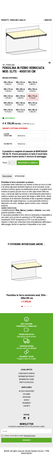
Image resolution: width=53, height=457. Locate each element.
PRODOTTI (5, 20)
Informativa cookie (26, 379)
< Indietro (48, 20)
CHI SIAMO (26, 394)
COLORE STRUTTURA (8, 135)
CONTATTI (26, 406)
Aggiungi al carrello (29, 163)
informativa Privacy (29, 436)
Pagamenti (26, 403)
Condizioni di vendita (26, 373)
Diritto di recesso (26, 382)
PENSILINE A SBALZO (18, 20)
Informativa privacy (26, 376)
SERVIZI (26, 400)
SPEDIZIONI (26, 397)
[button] (22, 306)
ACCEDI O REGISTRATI (26, 391)
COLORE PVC (8, 144)
